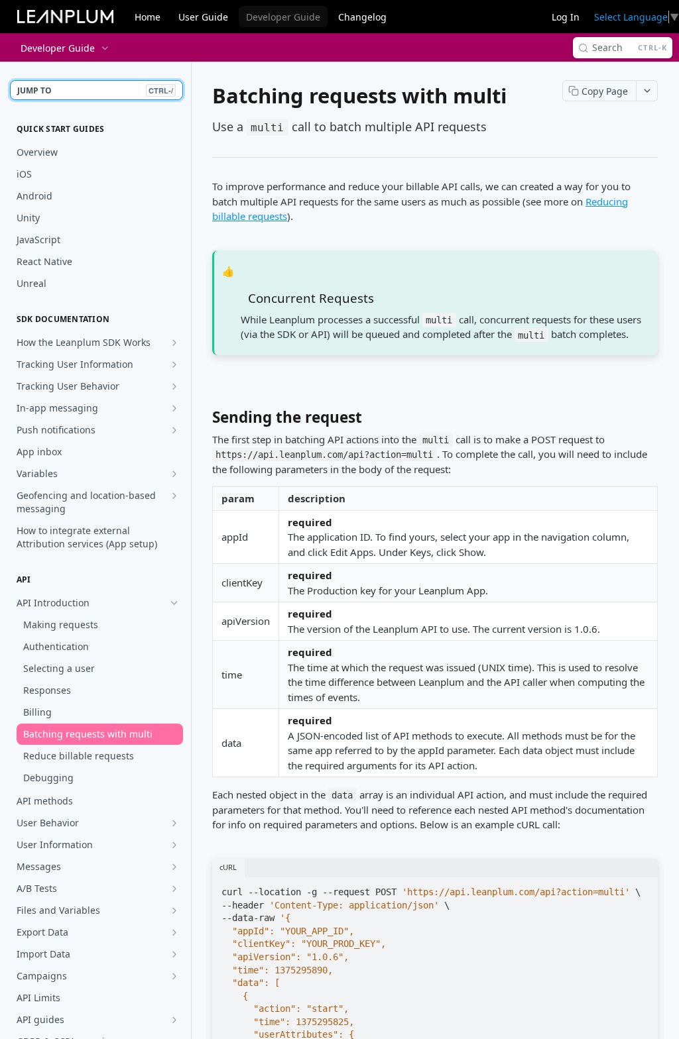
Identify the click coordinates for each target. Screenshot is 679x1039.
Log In (566, 17)
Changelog (362, 17)
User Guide (203, 17)
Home (147, 17)
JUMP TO (95, 90)
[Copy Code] (641, 888)
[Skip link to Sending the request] (203, 420)
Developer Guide (283, 17)
